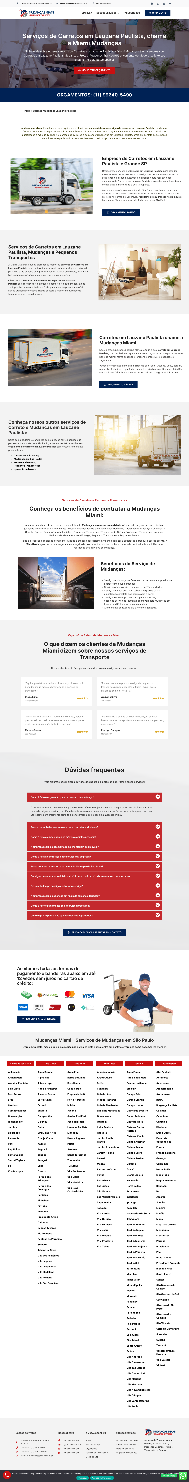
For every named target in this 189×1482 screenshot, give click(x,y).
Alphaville (43, 1077)
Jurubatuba (133, 1268)
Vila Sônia (132, 1406)
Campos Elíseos (17, 1110)
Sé (9, 1165)
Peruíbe (160, 1241)
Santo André (163, 1274)
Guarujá (161, 1158)
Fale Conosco (132, 13)
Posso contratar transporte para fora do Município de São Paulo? (67, 866)
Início (27, 110)
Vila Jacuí (102, 1230)
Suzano (160, 1339)
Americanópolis (106, 1072)
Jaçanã (71, 1110)
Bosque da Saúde (137, 1083)
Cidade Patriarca (106, 1099)
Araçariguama (164, 1088)
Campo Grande (135, 1099)
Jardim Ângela (135, 1230)
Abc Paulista (163, 1072)
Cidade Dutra (134, 1152)
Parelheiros (133, 1312)
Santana (72, 1149)
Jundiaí (160, 1202)
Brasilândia (74, 1083)
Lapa (40, 1165)
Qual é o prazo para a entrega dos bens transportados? (62, 915)
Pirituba (42, 1206)
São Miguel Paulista (108, 1197)
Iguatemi (102, 1121)
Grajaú (130, 1169)
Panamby (132, 1301)
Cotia (41, 1127)
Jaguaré (42, 1149)
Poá (158, 1252)
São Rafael (133, 1340)
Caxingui (43, 1121)
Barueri (42, 1105)
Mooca (101, 1163)
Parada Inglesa (76, 1138)
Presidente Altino (48, 1217)
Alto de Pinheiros (48, 1088)
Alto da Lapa (45, 1083)
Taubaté (161, 1345)
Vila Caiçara (163, 1359)
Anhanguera (15, 1077)
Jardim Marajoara (137, 1246)
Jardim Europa (135, 1235)
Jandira (42, 1155)
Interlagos (132, 1197)
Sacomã (131, 1329)
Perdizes (43, 1195)
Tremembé (73, 1160)
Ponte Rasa (103, 1180)
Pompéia (43, 1211)
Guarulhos (162, 1163)
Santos (160, 1279)
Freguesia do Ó (76, 1094)
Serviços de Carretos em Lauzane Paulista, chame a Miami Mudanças (94, 39)
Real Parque (133, 1323)
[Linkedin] (164, 3)
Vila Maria (73, 1176)
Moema (131, 1290)
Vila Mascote (134, 1384)
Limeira (160, 1208)
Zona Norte (79, 1063)
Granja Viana (45, 1138)
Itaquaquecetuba (166, 1180)
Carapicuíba (45, 1116)
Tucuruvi (72, 1165)
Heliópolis (132, 1180)
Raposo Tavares (47, 1228)
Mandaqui (73, 1132)
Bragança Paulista (167, 1105)
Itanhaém (161, 1186)
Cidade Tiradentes (108, 1105)
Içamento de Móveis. (25, 469)
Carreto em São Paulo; (26, 455)
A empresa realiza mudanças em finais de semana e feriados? (65, 896)
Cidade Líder (104, 1094)
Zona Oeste (50, 1063)
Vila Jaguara (45, 1261)
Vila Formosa (104, 1224)
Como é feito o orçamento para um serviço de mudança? (62, 797)
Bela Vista (14, 1088)
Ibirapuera (133, 1191)
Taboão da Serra (47, 1250)
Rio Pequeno (45, 1233)
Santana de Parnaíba (50, 1239)
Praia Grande (163, 1257)
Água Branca (45, 1072)
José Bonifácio (75, 1121)
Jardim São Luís (136, 1257)
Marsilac (132, 1274)
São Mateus (104, 1191)
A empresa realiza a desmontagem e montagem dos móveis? (65, 846)
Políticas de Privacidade (102, 1478)
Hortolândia (163, 1169)
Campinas (162, 1116)
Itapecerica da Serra (138, 1213)
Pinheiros (43, 1200)
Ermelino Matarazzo (108, 1110)
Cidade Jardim (135, 1158)
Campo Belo (133, 1094)
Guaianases (104, 1116)
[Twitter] (170, 3)
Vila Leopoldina (47, 1266)
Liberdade (14, 1132)
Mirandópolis (134, 1285)
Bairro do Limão (76, 1077)
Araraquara (163, 1094)
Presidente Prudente (168, 1263)
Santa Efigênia (16, 1160)
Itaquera (102, 1132)
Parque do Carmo (107, 1169)
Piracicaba (162, 1246)
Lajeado (101, 1158)
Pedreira (131, 1318)
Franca (160, 1147)
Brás (10, 1099)
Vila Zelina (103, 1246)
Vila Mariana (134, 1379)
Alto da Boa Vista (137, 1077)
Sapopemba (104, 1202)
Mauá (159, 1219)
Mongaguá (162, 1230)
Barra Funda (45, 1099)
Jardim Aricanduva (108, 1147)
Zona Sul (138, 1063)
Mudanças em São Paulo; (28, 459)
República (14, 1149)
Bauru (159, 1099)
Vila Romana (45, 1277)
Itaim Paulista (105, 1127)
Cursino (131, 1163)
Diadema (161, 1127)
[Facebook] (152, 3)
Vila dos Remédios (48, 1255)
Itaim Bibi (132, 1208)
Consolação (15, 1116)
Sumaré (42, 1244)
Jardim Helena (105, 1152)
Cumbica (161, 1121)
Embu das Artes (47, 1132)
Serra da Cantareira (167, 1328)
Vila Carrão (103, 1213)
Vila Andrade (134, 1356)
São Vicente (163, 1323)
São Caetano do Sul (167, 1294)
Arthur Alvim (104, 1077)
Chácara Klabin (135, 1136)
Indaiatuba (162, 1175)
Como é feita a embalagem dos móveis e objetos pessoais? (63, 837)
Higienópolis (15, 1121)
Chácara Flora (135, 1121)
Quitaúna (43, 1222)
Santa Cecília (15, 1155)
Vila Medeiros (75, 1182)
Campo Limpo (135, 1105)
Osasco (42, 1171)
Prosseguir (82, 1478)
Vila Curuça (104, 1219)
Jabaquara (133, 1219)
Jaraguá (42, 1160)
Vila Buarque (15, 1171)
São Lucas (103, 1186)
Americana (162, 1083)
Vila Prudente (105, 1241)
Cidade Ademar (136, 1141)
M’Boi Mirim (133, 1279)
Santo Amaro (134, 1345)
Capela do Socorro (137, 1110)
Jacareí (160, 1197)
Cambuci (13, 1105)
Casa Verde (74, 1088)
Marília (160, 1213)
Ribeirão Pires (164, 1268)
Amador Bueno (46, 1094)
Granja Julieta (135, 1175)
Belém (100, 1083)
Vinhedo (161, 1365)
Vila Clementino (136, 1362)
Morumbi (132, 1296)
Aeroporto (162, 1077)
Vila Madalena (46, 1272)
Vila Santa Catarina (138, 1400)
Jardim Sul (133, 1263)
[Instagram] (158, 3)
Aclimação (14, 1072)
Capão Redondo (136, 1116)
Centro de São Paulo (20, 1063)
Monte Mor (162, 1235)
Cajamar (161, 1110)
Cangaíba (102, 1088)
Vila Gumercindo (136, 1373)
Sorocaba (161, 1334)
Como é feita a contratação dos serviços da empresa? (61, 856)
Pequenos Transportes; (27, 465)
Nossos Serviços (106, 13)
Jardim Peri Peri (76, 1116)
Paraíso (131, 1307)
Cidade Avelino (135, 1147)
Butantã (42, 1110)
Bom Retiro (14, 1094)
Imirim (71, 1105)
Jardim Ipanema (136, 1241)
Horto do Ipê (134, 1186)
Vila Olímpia (134, 1395)
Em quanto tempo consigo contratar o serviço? (57, 886)
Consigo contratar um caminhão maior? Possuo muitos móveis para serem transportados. (81, 876)
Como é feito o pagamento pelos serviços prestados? (60, 905)
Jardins (12, 1127)
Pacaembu (14, 1138)
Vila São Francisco (48, 1283)
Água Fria (73, 1072)
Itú (158, 1191)
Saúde (130, 1351)
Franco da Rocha (166, 1152)
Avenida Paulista (18, 1083)
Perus (70, 1143)
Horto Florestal (76, 1099)
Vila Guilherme (76, 1171)
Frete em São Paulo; (25, 462)
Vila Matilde (104, 1235)
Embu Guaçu (163, 1132)
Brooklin (131, 1088)
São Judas (133, 1334)
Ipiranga (131, 1202)
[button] (94, 797)
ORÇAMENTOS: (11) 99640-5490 (94, 95)
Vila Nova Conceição (139, 1389)
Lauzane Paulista (77, 1127)
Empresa (87, 13)
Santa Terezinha (76, 1155)
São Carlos (162, 1299)
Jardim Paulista (136, 1252)
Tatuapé (102, 1208)
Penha (100, 1175)
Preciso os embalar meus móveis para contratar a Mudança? (64, 827)
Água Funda (134, 1072)
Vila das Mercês (136, 1367)
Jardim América (136, 1224)
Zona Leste (109, 1063)
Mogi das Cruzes (166, 1224)
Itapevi (42, 1143)
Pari (10, 1143)
